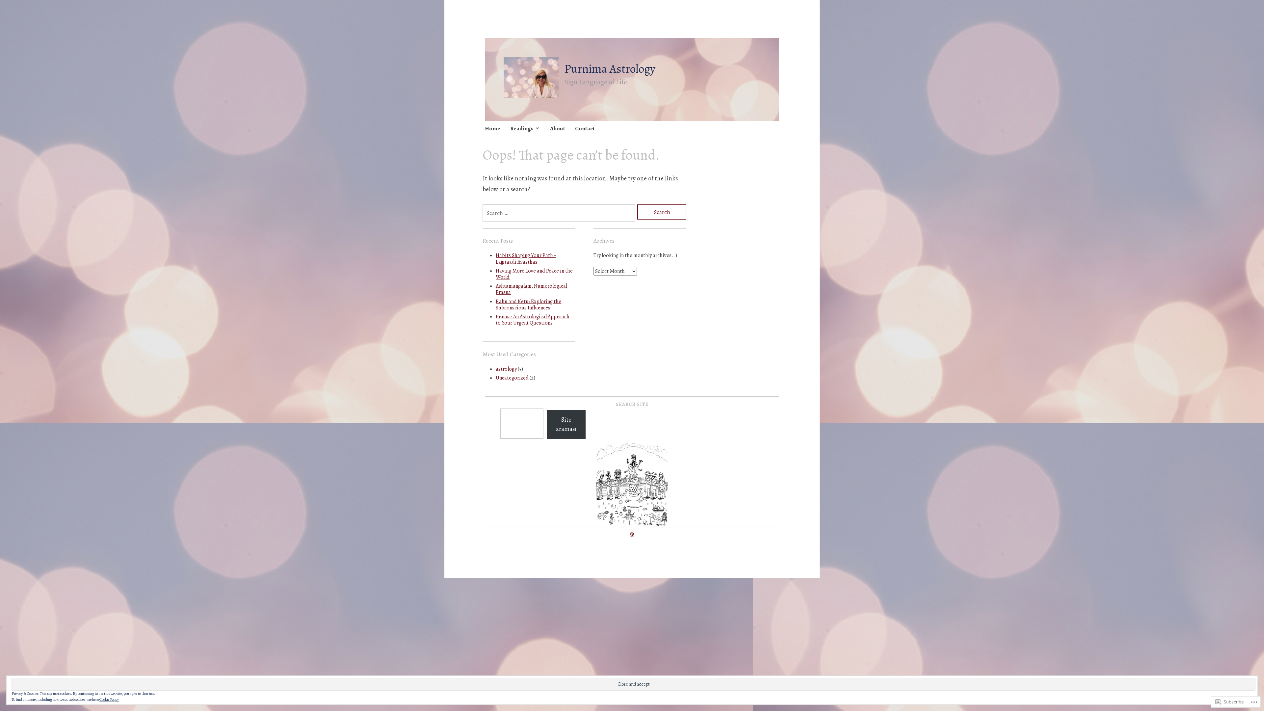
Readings (521, 128)
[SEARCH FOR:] (559, 213)
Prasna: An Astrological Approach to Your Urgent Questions (532, 320)
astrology (506, 369)
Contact (585, 128)
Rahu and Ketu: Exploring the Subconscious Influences (528, 304)
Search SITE (632, 404)
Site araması (566, 424)
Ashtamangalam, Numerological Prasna (531, 289)
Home (492, 128)
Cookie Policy (109, 699)
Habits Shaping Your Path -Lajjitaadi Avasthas (526, 258)
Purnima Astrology (610, 69)
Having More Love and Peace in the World (534, 274)
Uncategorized (512, 378)
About (557, 128)
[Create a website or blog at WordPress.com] (632, 535)
